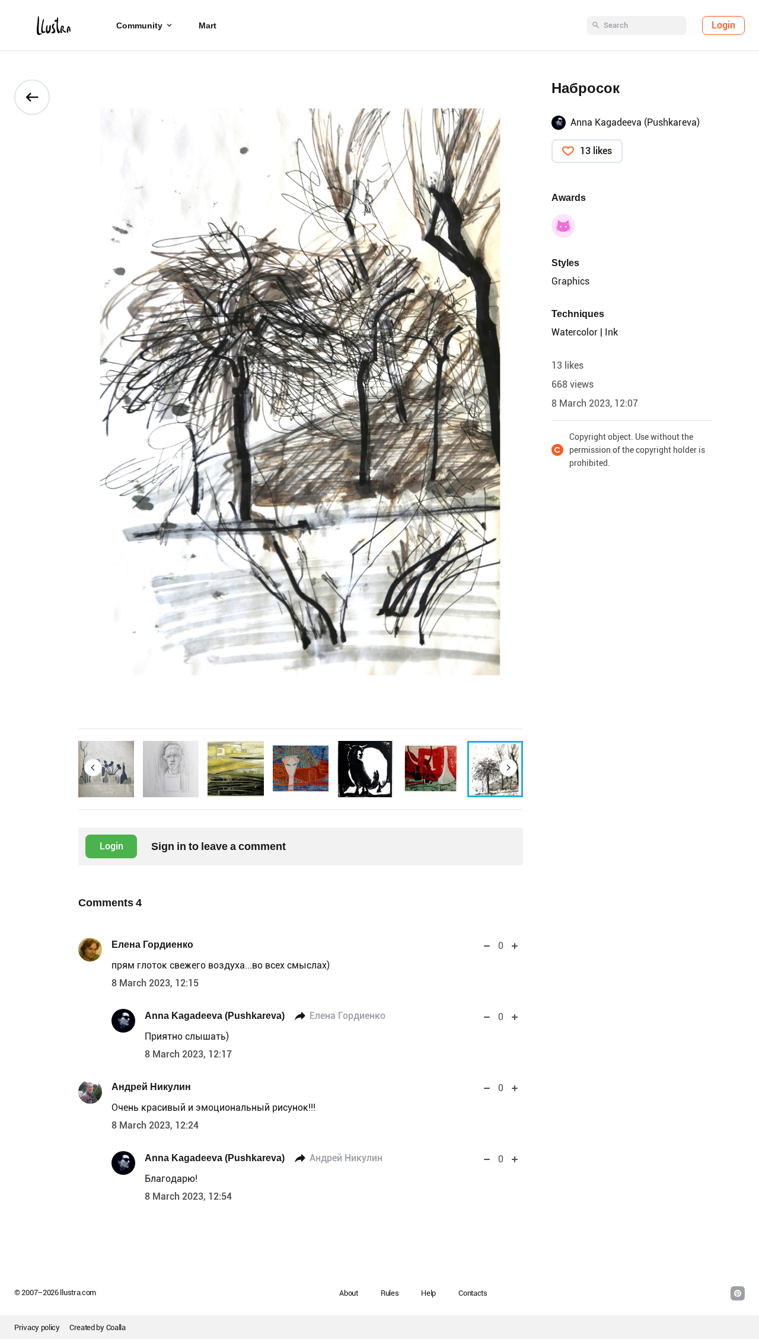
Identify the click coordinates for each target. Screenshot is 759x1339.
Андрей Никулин (151, 1086)
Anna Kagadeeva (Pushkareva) (215, 1015)
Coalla (116, 1327)
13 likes (596, 150)
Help (428, 1293)
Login (723, 25)
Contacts (472, 1293)
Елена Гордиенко (152, 944)
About (348, 1293)
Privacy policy (37, 1327)
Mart (207, 25)
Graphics (570, 281)
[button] (93, 767)
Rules (390, 1293)
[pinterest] (738, 1293)
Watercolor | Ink (584, 332)
